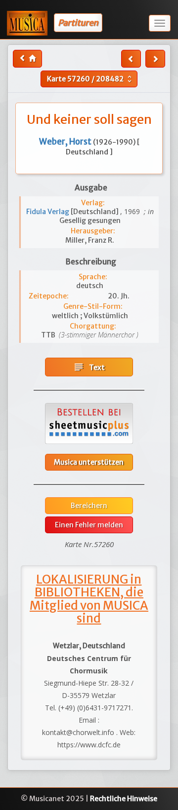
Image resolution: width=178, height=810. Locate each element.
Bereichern (89, 505)
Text (89, 367)
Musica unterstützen (89, 462)
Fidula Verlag (48, 211)
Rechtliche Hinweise (123, 798)
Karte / (90, 78)
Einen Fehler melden (89, 524)
